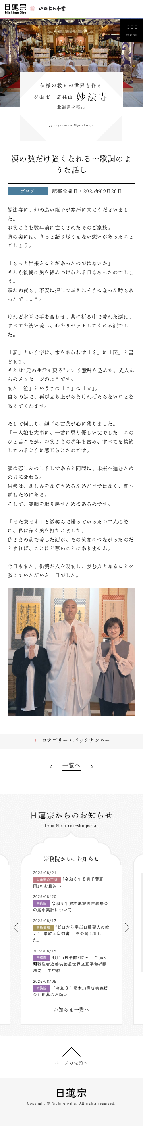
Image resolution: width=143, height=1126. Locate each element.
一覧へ (71, 765)
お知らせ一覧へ (71, 1009)
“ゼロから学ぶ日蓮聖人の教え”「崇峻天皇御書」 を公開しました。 (71, 933)
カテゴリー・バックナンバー (76, 740)
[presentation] (16, 927)
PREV (51, 767)
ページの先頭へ (71, 1063)
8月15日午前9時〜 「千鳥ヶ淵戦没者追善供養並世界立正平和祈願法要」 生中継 (70, 964)
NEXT (92, 767)
